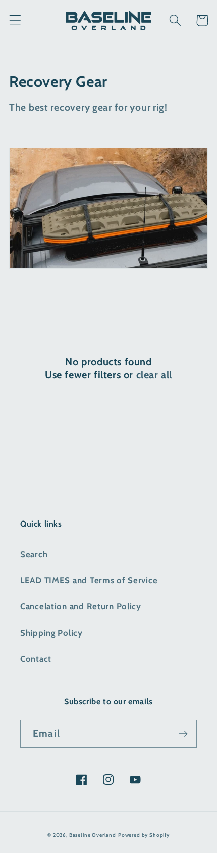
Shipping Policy (51, 633)
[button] (15, 20)
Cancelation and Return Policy (80, 606)
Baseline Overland (92, 835)
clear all (154, 375)
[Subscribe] (183, 734)
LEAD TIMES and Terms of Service (88, 580)
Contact (35, 659)
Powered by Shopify (144, 835)
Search (33, 554)
